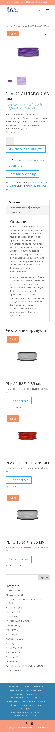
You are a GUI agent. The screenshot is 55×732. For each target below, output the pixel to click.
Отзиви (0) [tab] (14, 212)
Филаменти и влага (26, 694)
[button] (45, 34)
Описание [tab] (14, 202)
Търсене (43, 577)
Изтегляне (13, 701)
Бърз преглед (18, 401)
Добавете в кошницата (26, 149)
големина (30, 185)
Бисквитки (21, 715)
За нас (27, 686)
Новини (38, 686)
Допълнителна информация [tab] (24, 207)
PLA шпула (11, 185)
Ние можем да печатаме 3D (26, 697)
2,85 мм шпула (20, 26)
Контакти (14, 686)
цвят (8, 189)
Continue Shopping (22, 174)
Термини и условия (34, 701)
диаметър (41, 185)
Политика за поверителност (26, 712)
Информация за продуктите (26, 690)
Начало (9, 26)
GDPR (34, 715)
